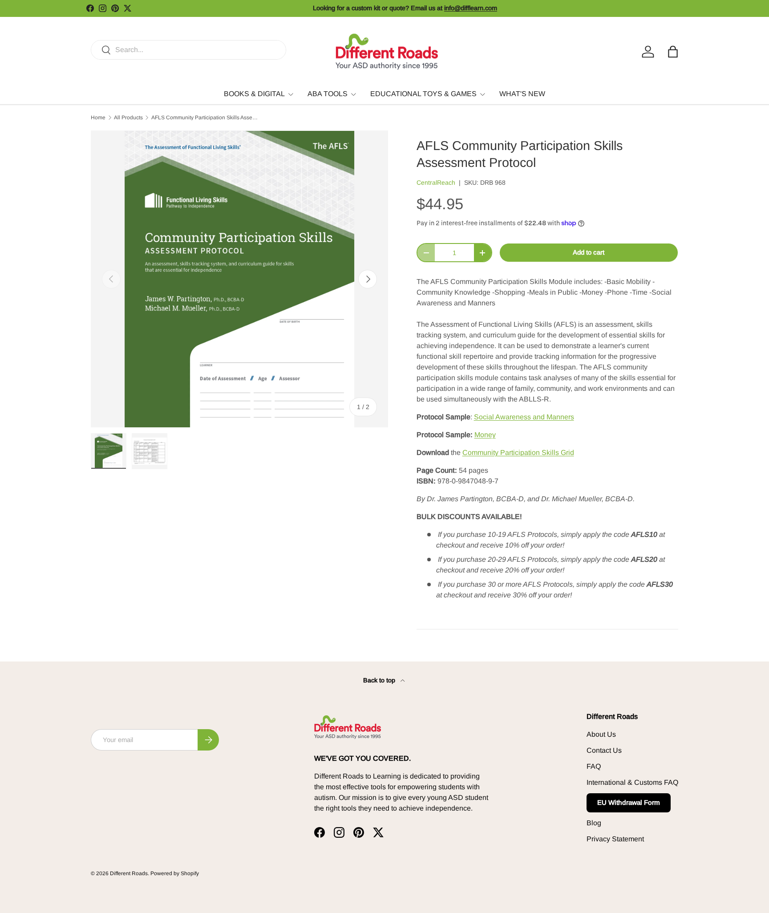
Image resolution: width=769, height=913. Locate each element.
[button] (673, 51)
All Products (128, 117)
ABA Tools (328, 93)
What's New (522, 93)
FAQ (594, 766)
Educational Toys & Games (423, 93)
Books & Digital (254, 93)
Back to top (380, 680)
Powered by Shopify (174, 873)
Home (98, 117)
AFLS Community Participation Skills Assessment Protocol (204, 117)
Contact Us (604, 750)
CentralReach (436, 182)
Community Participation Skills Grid (518, 452)
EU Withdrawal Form (628, 802)
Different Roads (129, 873)
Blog (594, 823)
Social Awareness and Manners (524, 417)
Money (485, 434)
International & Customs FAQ (632, 782)
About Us (601, 734)
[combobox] (188, 50)
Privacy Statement (615, 839)
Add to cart (588, 252)
